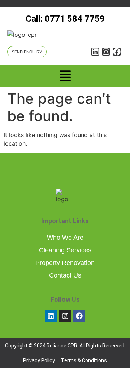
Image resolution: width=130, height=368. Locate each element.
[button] (65, 77)
